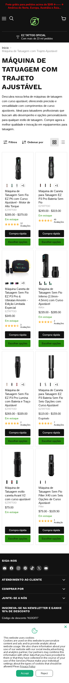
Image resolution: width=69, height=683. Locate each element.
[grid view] (54, 142)
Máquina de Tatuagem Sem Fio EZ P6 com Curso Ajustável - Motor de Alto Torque (17, 198)
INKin (41, 307)
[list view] (63, 142)
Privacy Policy (27, 666)
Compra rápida (17, 233)
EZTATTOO (10, 210)
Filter (41, 506)
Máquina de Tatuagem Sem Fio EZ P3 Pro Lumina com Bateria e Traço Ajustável (17, 397)
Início (5, 47)
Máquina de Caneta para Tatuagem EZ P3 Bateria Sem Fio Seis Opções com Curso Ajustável (51, 397)
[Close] (65, 627)
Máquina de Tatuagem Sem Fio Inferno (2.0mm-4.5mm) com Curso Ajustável (51, 296)
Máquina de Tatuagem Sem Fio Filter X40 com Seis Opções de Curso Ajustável (51, 495)
